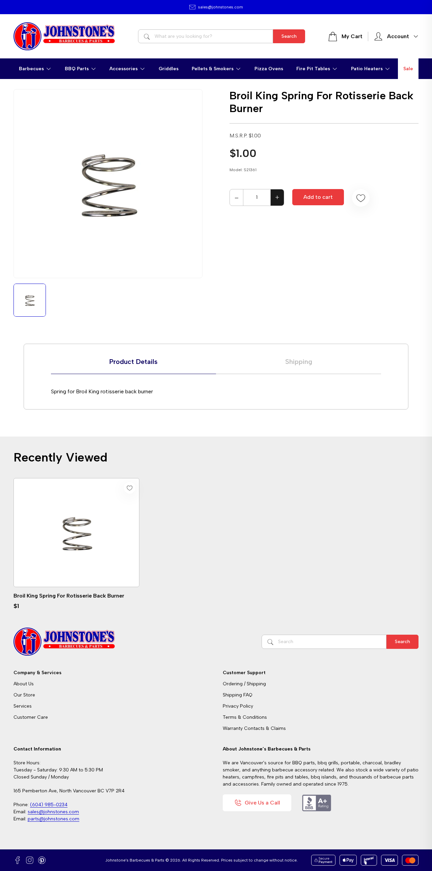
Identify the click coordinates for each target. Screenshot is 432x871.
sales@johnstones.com (220, 7)
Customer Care (31, 717)
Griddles (169, 69)
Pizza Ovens (268, 69)
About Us (24, 684)
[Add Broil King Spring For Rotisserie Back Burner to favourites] (361, 198)
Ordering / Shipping (244, 684)
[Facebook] (18, 860)
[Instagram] (30, 860)
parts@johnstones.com (53, 819)
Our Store (24, 695)
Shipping (298, 362)
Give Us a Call (262, 802)
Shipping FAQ (237, 695)
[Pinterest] (42, 860)
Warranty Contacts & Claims (254, 728)
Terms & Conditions (245, 717)
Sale (408, 69)
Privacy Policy (238, 706)
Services (23, 706)
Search (289, 36)
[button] (35, 68)
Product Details (133, 362)
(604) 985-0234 (49, 805)
